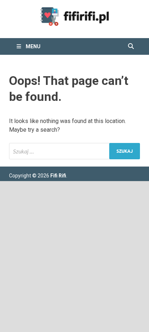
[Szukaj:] (74, 151)
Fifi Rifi (58, 176)
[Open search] (130, 46)
